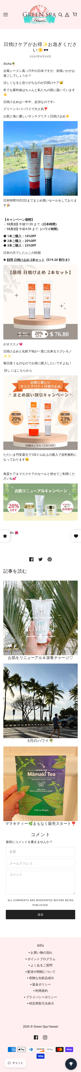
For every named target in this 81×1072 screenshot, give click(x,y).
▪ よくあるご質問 (40, 965)
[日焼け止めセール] (40, 412)
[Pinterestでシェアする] (49, 559)
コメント (15, 874)
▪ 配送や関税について (40, 972)
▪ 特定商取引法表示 (40, 1003)
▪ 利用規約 (40, 991)
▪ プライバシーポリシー (40, 997)
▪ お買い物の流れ (40, 952)
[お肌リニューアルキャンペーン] (40, 502)
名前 (12, 851)
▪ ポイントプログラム (40, 959)
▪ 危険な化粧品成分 (40, 978)
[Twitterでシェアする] (40, 559)
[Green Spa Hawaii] (39, 14)
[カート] (75, 14)
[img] (60, 14)
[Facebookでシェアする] (31, 559)
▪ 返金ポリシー (40, 984)
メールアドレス (19, 862)
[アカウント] (66, 14)
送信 (40, 914)
